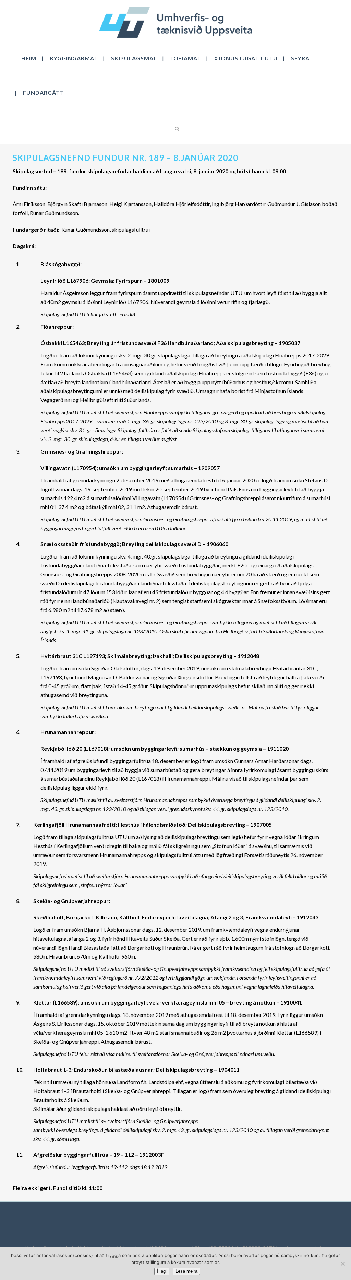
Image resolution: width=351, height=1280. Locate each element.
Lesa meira (186, 1271)
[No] (342, 1263)
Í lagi (162, 1271)
